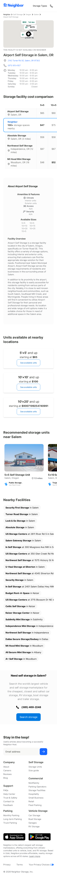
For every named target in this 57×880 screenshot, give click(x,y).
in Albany (23, 652)
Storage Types (40, 6)
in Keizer (22, 593)
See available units (28, 363)
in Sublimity (24, 619)
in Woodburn (24, 645)
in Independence (29, 626)
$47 (42, 125)
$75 (54, 125)
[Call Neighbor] (52, 6)
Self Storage (18, 14)
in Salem (22, 507)
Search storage (28, 717)
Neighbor (6, 14)
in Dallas (27, 639)
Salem (36, 14)
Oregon (28, 14)
